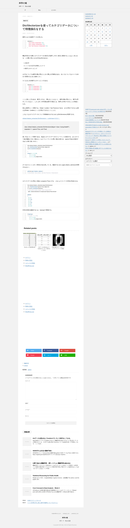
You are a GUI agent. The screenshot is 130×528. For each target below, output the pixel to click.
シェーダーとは (89, 118)
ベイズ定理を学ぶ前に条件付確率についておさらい (42, 502)
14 (87, 35)
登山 (39, 10)
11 (102, 31)
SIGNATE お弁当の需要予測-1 (42, 450)
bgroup (87, 140)
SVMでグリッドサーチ (34, 500)
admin (29, 369)
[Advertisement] (51, 284)
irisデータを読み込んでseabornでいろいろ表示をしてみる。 (52, 438)
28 (87, 42)
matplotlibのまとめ (90, 14)
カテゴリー (88, 158)
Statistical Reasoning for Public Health (45, 475)
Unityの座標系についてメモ (93, 120)
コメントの (30, 263)
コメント (27, 381)
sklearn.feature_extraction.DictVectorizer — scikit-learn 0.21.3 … (41, 118)
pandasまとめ (89, 18)
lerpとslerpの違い (90, 115)
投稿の (28, 260)
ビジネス (53, 10)
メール (27, 409)
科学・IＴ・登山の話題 (65, 520)
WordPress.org (29, 266)
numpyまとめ (89, 16)
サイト (27, 416)
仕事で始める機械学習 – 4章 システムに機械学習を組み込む (52, 463)
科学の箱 (23, 3)
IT (25, 10)
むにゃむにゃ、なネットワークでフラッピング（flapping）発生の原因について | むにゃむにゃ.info (98, 135)
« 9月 (91, 45)
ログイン (28, 257)
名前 (26, 403)
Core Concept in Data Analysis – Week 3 (46, 488)
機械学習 (26, 363)
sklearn (26, 365)
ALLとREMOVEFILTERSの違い (94, 122)
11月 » (106, 45)
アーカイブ (88, 153)
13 (110, 31)
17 (98, 35)
